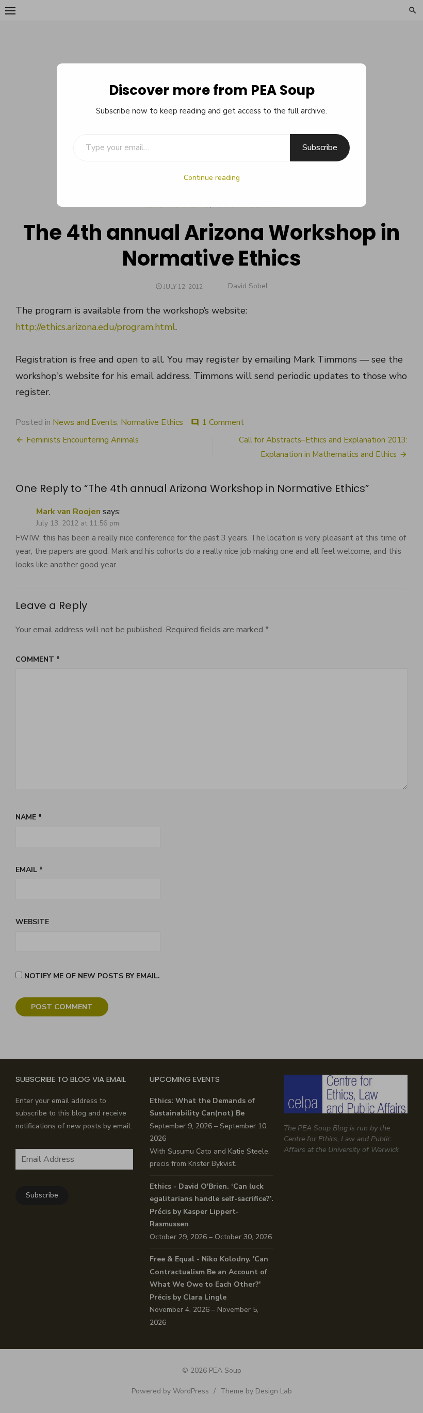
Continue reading (212, 178)
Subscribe (319, 147)
